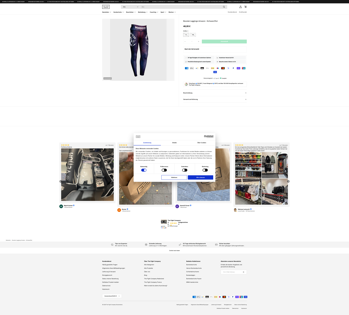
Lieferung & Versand (108, 271)
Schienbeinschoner (192, 271)
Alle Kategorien (149, 264)
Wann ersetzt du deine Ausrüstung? (155, 285)
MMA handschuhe (192, 282)
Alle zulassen (200, 177)
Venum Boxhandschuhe (194, 268)
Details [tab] (174, 142)
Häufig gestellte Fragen (109, 264)
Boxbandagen (190, 275)
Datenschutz (106, 285)
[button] (246, 7)
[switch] (164, 170)
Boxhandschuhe (191, 264)
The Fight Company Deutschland (114, 304)
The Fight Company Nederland (154, 278)
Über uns (147, 271)
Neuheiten (105, 12)
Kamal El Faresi (126, 205)
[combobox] (174, 7)
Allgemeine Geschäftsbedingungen (113, 268)
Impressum (105, 289)
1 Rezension (125, 207)
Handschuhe (117, 12)
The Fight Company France (153, 282)
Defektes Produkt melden (110, 282)
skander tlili (241, 205)
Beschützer (130, 12)
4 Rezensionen (242, 207)
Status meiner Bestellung (110, 278)
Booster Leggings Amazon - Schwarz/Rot (22, 240)
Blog (145, 275)
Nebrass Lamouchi (186, 209)
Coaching (153, 12)
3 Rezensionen (68, 211)
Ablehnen (174, 177)
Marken (171, 12)
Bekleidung (141, 12)
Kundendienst (232, 12)
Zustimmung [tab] (147, 142)
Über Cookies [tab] (201, 142)
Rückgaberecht (107, 275)
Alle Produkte (148, 268)
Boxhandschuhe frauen (193, 278)
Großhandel (243, 12)
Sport (162, 12)
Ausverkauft (224, 41)
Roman (66, 209)
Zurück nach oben (174, 250)
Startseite (8, 240)
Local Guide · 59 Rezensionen (188, 211)
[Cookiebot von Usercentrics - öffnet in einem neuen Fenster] (205, 136)
